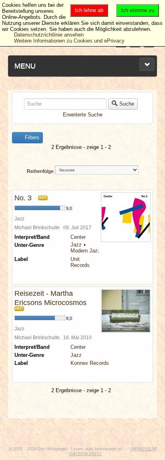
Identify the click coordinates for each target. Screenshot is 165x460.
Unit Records (80, 262)
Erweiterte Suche (83, 115)
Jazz (76, 245)
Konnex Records (89, 363)
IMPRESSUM (144, 448)
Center (78, 237)
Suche (126, 104)
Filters (31, 137)
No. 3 (23, 198)
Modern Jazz (85, 251)
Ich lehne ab (89, 10)
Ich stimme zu (137, 10)
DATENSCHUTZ (85, 453)
